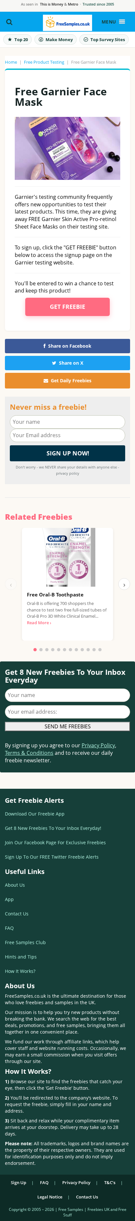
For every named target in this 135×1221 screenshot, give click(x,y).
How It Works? (20, 971)
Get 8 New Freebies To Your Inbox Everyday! (53, 828)
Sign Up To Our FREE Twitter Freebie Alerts (52, 857)
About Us (15, 885)
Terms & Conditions (29, 752)
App (9, 899)
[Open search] (9, 22)
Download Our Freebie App (35, 814)
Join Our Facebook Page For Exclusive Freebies (55, 842)
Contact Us (17, 914)
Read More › (39, 623)
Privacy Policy (98, 745)
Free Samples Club (25, 942)
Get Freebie (67, 306)
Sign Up (18, 1182)
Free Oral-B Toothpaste (55, 594)
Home (11, 62)
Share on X (71, 363)
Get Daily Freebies (71, 380)
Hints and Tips (21, 957)
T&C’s (109, 1182)
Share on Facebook (69, 346)
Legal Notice (49, 1197)
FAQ (9, 928)
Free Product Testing (44, 62)
